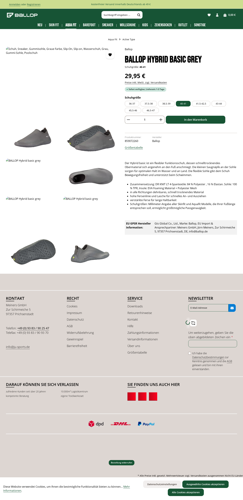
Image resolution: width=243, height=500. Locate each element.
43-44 (219, 103)
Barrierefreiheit (77, 346)
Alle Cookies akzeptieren (186, 492)
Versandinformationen (142, 339)
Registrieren (33, 4)
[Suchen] (138, 15)
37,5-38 (149, 103)
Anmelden (14, 4)
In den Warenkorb (195, 119)
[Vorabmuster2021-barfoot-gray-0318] (90, 252)
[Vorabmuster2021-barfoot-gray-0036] (33, 176)
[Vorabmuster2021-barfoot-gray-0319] (33, 252)
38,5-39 (166, 103)
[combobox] (118, 15)
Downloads (135, 306)
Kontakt (132, 319)
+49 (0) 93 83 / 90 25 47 (33, 328)
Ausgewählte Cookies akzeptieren (205, 484)
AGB (70, 326)
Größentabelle (134, 147)
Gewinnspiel (75, 339)
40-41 (183, 103)
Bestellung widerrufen (121, 462)
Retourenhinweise (139, 313)
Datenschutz (75, 319)
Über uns (133, 346)
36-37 (132, 103)
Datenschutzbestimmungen (208, 357)
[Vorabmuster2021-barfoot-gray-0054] (90, 214)
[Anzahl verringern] (128, 120)
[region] (62, 158)
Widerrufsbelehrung (80, 333)
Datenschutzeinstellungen (162, 484)
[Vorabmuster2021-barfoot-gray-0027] (33, 138)
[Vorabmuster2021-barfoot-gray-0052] (90, 176)
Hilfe (130, 326)
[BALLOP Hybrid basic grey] (62, 82)
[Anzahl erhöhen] (160, 120)
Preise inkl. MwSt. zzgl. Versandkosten (146, 82)
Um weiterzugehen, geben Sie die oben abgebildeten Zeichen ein (210, 335)
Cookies (72, 306)
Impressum (74, 313)
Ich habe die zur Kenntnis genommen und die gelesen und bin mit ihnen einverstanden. (212, 361)
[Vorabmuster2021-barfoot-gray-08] (90, 138)
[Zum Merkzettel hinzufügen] (110, 55)
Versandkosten (199, 475)
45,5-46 (133, 110)
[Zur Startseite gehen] (22, 15)
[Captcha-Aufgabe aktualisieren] (193, 323)
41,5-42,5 (201, 103)
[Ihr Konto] (217, 15)
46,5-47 (151, 110)
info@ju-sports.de (18, 347)
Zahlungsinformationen (143, 333)
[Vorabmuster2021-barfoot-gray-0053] (33, 214)
